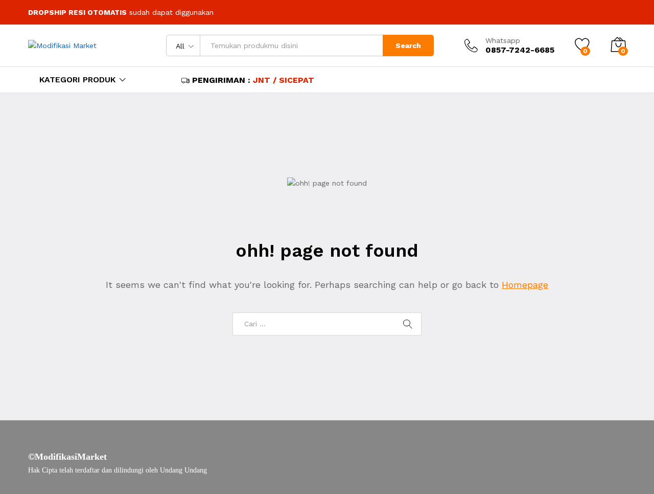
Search (408, 45)
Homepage (525, 284)
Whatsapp (502, 40)
